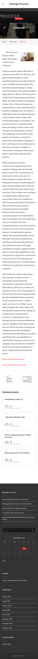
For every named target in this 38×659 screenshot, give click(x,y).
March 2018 (6, 614)
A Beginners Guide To (14, 399)
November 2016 (7, 623)
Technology (19, 18)
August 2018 (6, 610)
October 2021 (6, 596)
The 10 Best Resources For (13, 359)
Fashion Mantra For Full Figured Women (14, 508)
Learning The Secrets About (14, 365)
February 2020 (6, 605)
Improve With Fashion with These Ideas (14, 580)
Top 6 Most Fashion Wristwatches (13, 513)
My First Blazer (6, 644)
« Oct (4, 561)
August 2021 (6, 601)
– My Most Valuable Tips (15, 417)
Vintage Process (19, 4)
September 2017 (7, 619)
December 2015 (7, 628)
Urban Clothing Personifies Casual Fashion (15, 499)
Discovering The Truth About (17, 453)
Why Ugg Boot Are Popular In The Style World (16, 504)
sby (11, 23)
